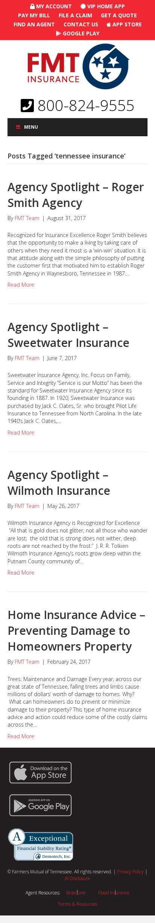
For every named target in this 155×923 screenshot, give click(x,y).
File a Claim (75, 15)
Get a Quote (119, 15)
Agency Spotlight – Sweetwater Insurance (68, 334)
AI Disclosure (77, 878)
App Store (126, 24)
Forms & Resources (77, 904)
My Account (53, 6)
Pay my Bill (34, 15)
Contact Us (81, 24)
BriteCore (76, 893)
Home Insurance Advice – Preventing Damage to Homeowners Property (76, 630)
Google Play (80, 33)
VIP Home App (105, 6)
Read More (21, 284)
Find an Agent (34, 24)
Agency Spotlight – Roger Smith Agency (76, 194)
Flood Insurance (113, 893)
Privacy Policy (130, 871)
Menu (31, 127)
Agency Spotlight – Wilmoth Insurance (59, 482)
